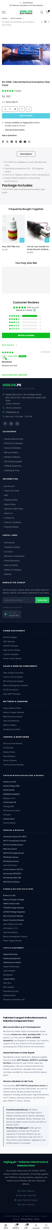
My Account (9, 486)
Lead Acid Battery (10, 932)
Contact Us (9, 518)
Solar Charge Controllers (13, 673)
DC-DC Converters (11, 690)
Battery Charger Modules (13, 712)
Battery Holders (9, 725)
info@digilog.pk (12, 412)
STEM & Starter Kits (12, 466)
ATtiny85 (7, 815)
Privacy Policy (27, 1219)
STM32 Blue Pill (9, 802)
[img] (7, 352)
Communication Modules (13, 765)
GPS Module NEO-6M (12, 878)
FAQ (6, 495)
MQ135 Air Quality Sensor (13, 853)
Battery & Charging (12, 570)
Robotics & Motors (12, 457)
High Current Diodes (11, 650)
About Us (8, 513)
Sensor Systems (10, 760)
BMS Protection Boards (12, 717)
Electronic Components (14, 556)
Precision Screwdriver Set (14, 999)
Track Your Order (11, 491)
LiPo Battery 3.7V (10, 928)
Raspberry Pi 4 (9, 798)
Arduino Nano (9, 819)
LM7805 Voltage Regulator (14, 912)
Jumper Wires (9, 979)
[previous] (4, 229)
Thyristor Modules (10, 654)
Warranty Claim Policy (13, 509)
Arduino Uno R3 (9, 782)
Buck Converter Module (13, 916)
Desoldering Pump (10, 991)
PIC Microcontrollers (11, 810)
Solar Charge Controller (13, 924)
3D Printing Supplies (13, 461)
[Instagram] (11, 423)
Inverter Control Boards (13, 677)
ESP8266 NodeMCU (11, 794)
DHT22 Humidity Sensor (13, 845)
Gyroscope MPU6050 (12, 873)
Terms (36, 1219)
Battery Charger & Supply (13, 899)
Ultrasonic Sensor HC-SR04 (14, 836)
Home (4, 18)
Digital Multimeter (10, 954)
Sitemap (7, 574)
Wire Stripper (8, 987)
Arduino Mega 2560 (11, 786)
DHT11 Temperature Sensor (14, 841)
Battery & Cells (9, 895)
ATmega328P (8, 806)
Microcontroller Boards (12, 743)
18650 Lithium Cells (11, 903)
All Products (9, 542)
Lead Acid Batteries (11, 721)
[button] (8, 91)
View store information (15, 129)
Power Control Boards (12, 658)
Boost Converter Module (13, 920)
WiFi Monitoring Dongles (13, 681)
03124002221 (28, 3)
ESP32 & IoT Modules (13, 443)
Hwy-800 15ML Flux (11, 246)
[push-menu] (4, 12)
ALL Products (16, 18)
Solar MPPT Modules (11, 694)
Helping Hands (9, 995)
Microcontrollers (11, 452)
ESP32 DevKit (8, 790)
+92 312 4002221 (13, 408)
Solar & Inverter (11, 565)
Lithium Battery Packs (12, 708)
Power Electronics (12, 560)
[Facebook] (5, 423)
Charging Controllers (11, 729)
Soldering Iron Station (12, 962)
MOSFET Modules (10, 646)
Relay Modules (9, 756)
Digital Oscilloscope (11, 966)
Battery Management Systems (15, 685)
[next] (48, 229)
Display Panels (9, 752)
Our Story (8, 551)
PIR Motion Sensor (10, 857)
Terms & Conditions (12, 522)
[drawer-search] (41, 12)
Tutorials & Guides (12, 547)
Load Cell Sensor (10, 865)
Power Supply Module (12, 941)
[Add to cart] (22, 240)
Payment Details (11, 527)
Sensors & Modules (12, 448)
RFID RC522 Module (11, 882)
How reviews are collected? (14, 374)
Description (26, 154)
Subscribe (42, 600)
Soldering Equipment (12, 958)
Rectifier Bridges (10, 637)
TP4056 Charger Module (13, 908)
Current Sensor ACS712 (13, 869)
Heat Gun (7, 983)
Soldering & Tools (11, 470)
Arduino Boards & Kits (13, 439)
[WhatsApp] (17, 423)
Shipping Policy (11, 500)
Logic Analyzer (9, 971)
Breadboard (8, 975)
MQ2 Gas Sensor (10, 849)
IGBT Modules (9, 641)
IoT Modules (8, 748)
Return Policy (10, 504)
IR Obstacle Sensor (11, 861)
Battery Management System (15, 936)
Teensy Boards (9, 823)
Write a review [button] (26, 335)
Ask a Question (9, 135)
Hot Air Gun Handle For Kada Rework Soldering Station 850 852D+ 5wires (38, 248)
